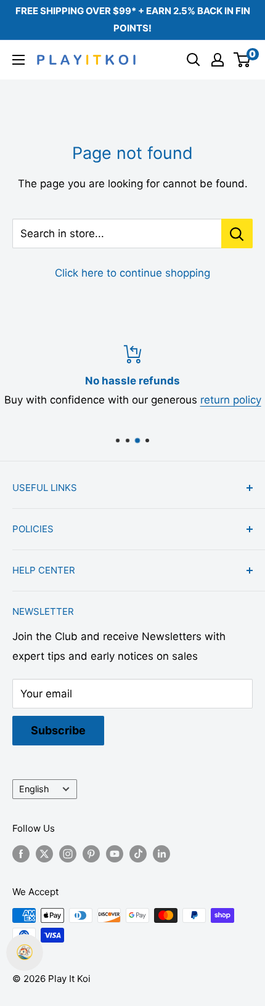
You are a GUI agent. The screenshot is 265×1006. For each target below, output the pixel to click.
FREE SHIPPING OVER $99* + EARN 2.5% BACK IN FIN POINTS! (132, 19)
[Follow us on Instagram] (67, 853)
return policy (230, 400)
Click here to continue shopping (132, 273)
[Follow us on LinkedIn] (161, 853)
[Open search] (193, 60)
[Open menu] (18, 60)
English (34, 789)
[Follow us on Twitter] (44, 853)
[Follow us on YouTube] (114, 853)
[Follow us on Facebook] (21, 853)
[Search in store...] (237, 233)
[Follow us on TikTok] (138, 853)
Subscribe (58, 730)
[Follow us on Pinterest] (91, 853)
